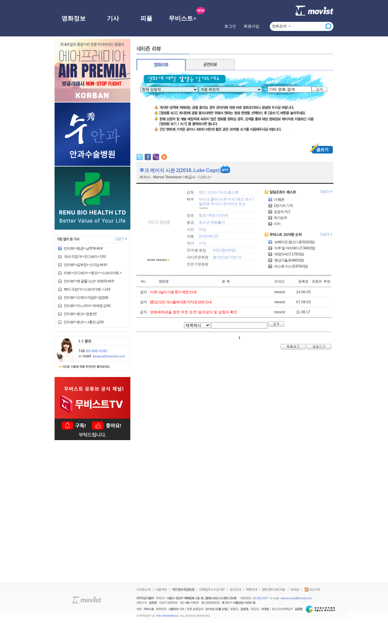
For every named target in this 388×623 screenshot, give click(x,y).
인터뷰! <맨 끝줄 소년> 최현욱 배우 (89, 281)
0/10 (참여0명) (224, 250)
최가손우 (280, 218)
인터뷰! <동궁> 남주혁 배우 (83, 248)
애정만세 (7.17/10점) (289, 254)
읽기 (228, 257)
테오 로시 (244, 199)
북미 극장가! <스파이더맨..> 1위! (87, 289)
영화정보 (74, 18)
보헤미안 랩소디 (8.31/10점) (294, 242)
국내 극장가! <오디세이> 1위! (84, 256)
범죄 (202, 215)
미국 (202, 243)
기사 (113, 18)
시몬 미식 (227, 199)
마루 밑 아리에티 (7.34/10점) (294, 248)
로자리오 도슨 (234, 204)
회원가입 (251, 26)
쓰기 (236, 257)
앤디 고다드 (208, 192)
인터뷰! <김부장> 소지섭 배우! (85, 265)
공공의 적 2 (282, 212)
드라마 (223, 215)
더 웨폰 (279, 199)
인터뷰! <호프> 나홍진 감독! (84, 322)
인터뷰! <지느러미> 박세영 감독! (87, 306)
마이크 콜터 (208, 199)
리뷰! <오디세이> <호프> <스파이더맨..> (93, 273)
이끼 (277, 224)
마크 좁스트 (229, 192)
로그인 (230, 26)
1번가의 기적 (283, 206)
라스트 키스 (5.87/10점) (291, 266)
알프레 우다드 (210, 204)
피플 (146, 18)
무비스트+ (182, 18)
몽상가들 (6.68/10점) (289, 260)
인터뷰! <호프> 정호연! (80, 314)
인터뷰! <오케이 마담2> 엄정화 (86, 297)
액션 (212, 215)
